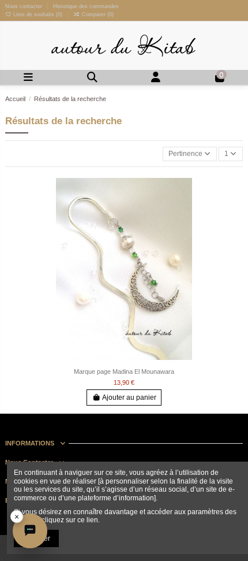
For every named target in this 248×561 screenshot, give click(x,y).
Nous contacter (24, 6)
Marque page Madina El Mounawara (124, 371)
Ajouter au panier (129, 397)
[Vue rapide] (234, 228)
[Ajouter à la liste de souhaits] (234, 190)
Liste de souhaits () (38, 14)
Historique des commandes (86, 6)
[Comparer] (234, 209)
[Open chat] (30, 531)
